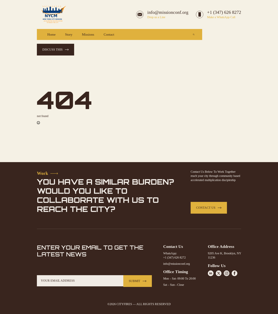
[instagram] (226, 273)
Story (68, 34)
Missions (88, 34)
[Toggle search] (194, 34)
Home (51, 34)
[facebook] (234, 273)
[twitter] (218, 273)
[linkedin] (211, 273)
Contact (109, 34)
